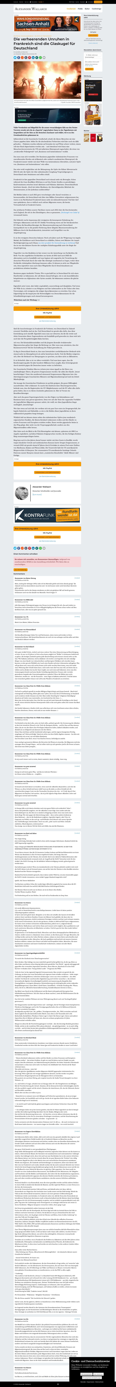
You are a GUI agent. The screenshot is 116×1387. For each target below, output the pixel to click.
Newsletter (35, 2)
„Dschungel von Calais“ (69, 212)
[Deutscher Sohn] (86, 138)
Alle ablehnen (98, 1374)
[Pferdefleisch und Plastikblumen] (99, 138)
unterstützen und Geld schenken (47, 317)
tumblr (25, 57)
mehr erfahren (93, 43)
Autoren (16, 2)
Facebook (18, 57)
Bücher (21, 2)
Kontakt (82, 2)
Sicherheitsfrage (89, 57)
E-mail (44, 57)
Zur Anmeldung (20, 569)
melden (77, 578)
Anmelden (90, 2)
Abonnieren (89, 69)
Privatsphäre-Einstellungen (92, 1378)
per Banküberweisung (47, 321)
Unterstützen (98, 2)
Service (27, 2)
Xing (36, 57)
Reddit (22, 57)
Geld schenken (93, 35)
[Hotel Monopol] (93, 138)
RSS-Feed (71, 2)
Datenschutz (99, 1382)
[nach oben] (58, 1384)
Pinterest (29, 57)
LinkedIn (33, 57)
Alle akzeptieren (86, 1374)
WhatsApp (40, 57)
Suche (77, 2)
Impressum (90, 1382)
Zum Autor (37, 494)
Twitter (15, 57)
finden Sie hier (89, 65)
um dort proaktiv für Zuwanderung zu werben (55, 243)
